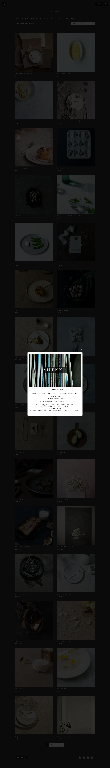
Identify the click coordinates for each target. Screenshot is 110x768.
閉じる (81, 349)
